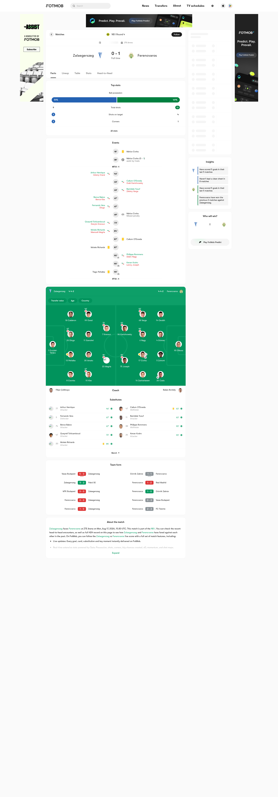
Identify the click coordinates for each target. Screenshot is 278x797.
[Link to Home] (54, 5)
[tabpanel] (139, 294)
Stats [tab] (88, 73)
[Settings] (212, 6)
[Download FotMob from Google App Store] (230, 6)
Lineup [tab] (65, 73)
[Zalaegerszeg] (196, 226)
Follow (177, 34)
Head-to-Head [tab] (104, 73)
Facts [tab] (53, 73)
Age (72, 300)
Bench (114, 453)
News (145, 6)
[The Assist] (31, 58)
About (177, 5)
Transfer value (57, 300)
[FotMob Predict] (139, 20)
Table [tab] (77, 73)
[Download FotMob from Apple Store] (223, 6)
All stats (114, 131)
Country (85, 300)
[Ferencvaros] (224, 226)
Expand (115, 553)
